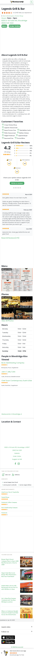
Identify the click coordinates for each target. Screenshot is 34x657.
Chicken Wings (19, 16)
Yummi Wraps (5, 497)
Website (17, 453)
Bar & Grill (6, 16)
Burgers (11, 16)
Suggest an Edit (17, 459)
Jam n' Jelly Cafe (8, 372)
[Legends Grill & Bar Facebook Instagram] (19, 464)
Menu (4, 26)
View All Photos (7, 321)
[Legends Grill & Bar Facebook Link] (15, 464)
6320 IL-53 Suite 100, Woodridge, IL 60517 (17, 447)
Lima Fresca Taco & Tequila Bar (10, 492)
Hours (3, 18)
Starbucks (4, 512)
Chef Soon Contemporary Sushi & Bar (16, 380)
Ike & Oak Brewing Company (12, 363)
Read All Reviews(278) (10, 238)
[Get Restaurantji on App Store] (8, 637)
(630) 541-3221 (7, 23)
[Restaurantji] (17, 2)
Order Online (14, 26)
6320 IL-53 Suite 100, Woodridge (14, 20)
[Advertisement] (17, 40)
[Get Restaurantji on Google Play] (8, 642)
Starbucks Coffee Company (9, 502)
